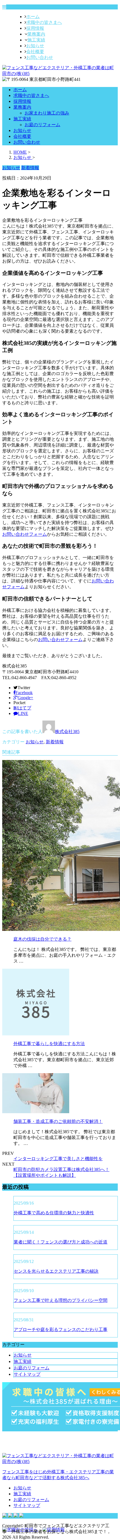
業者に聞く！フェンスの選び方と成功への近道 (60, 1242)
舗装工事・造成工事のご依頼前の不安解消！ (58, 1121)
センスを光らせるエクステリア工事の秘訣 (56, 1271)
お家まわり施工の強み (47, 113)
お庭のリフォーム (42, 124)
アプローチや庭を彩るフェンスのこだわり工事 (60, 1329)
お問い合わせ (39, 57)
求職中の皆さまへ (44, 22)
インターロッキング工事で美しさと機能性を (58, 1158)
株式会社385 (67, 731)
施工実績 (36, 40)
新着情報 (55, 741)
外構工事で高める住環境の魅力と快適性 (54, 1212)
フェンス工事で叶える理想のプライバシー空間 (60, 1300)
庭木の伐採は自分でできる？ (42, 939)
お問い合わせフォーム (24, 534)
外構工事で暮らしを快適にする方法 (49, 1043)
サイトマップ (27, 1374)
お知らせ (35, 45)
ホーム (33, 16)
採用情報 (35, 28)
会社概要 (35, 51)
